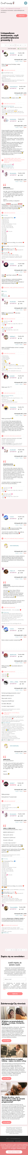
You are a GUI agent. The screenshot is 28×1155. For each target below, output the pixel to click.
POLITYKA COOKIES (10, 1141)
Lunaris (12, 263)
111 (13, 45)
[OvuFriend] (7, 4)
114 (20, 45)
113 (18, 45)
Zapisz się (15, 993)
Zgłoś (25, 61)
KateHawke (13, 119)
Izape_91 (12, 570)
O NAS (7, 1138)
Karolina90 (13, 301)
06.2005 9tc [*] (5, 296)
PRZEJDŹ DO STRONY (14, 1152)
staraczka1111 (14, 86)
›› (25, 45)
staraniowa (13, 407)
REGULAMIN (17, 1141)
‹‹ (5, 45)
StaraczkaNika (14, 907)
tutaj (4, 989)
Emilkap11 (12, 336)
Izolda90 (12, 376)
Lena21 (12, 516)
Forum (2, 8)
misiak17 (12, 783)
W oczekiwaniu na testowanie (13, 8)
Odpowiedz (21, 15)
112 (15, 45)
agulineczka (13, 654)
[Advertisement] (14, 25)
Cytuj (16, 61)
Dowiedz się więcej (21, 1148)
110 (10, 45)
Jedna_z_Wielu (14, 681)
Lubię (20, 61)
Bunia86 (12, 53)
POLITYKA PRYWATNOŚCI (15, 1138)
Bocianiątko (13, 173)
